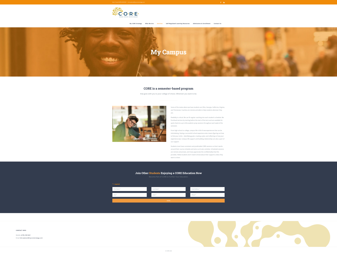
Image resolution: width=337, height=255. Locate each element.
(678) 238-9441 (26, 235)
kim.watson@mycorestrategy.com (136, 2)
